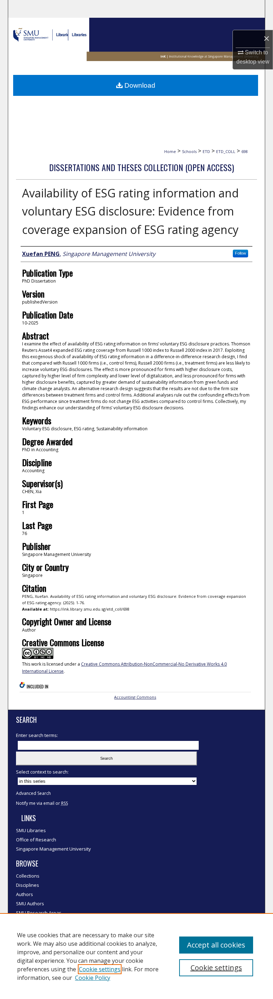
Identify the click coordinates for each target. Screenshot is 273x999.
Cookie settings (100, 969)
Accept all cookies (216, 945)
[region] (136, 956)
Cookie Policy (92, 978)
